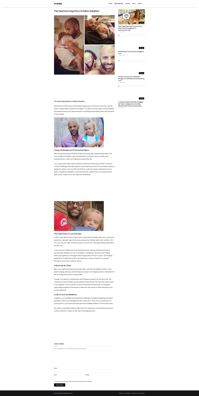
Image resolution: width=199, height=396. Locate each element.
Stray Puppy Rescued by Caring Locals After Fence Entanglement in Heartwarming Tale (130, 28)
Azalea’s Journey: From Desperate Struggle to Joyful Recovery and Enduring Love (131, 78)
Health (140, 3)
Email (55, 374)
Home (110, 3)
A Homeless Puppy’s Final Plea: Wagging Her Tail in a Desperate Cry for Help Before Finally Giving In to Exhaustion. (130, 104)
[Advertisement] (84, 88)
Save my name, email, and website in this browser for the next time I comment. (73, 381)
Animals (127, 3)
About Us (121, 393)
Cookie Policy (128, 393)
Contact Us (134, 393)
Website (87, 374)
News (133, 3)
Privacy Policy (141, 393)
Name (56, 368)
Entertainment (118, 3)
